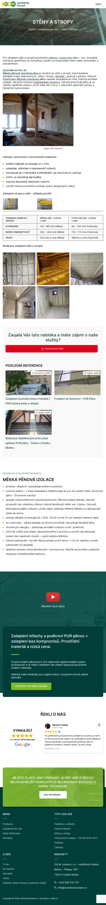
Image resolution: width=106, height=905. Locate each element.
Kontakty (7, 838)
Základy (58, 847)
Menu (99, 4)
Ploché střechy (62, 828)
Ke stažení (8, 869)
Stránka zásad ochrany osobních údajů (24, 883)
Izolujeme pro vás (48, 29)
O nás (6, 864)
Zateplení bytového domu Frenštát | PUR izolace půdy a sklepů (28, 401)
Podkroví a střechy (64, 824)
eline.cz (54, 898)
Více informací (52, 794)
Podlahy (58, 842)
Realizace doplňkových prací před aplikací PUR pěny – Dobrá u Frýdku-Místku (28, 443)
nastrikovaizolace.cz (29, 898)
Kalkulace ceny (54, 348)
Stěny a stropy (62, 833)
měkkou (53, 57)
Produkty (8, 824)
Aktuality (7, 873)
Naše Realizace (11, 833)
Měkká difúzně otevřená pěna (20, 73)
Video (6, 878)
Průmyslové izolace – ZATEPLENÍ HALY (76, 838)
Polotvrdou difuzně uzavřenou (21, 79)
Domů (32, 29)
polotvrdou (65, 57)
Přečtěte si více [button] (52, 748)
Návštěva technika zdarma (31, 686)
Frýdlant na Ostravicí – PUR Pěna (74, 398)
